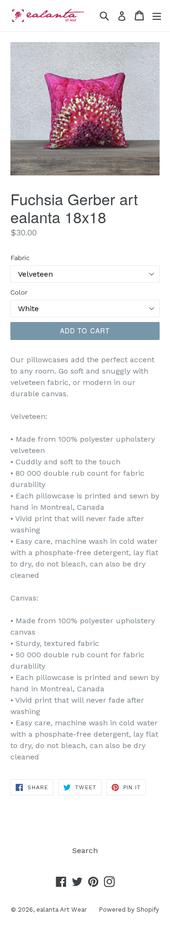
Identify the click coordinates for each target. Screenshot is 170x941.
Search (85, 850)
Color (18, 292)
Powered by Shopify (129, 909)
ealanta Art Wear (61, 909)
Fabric (20, 257)
